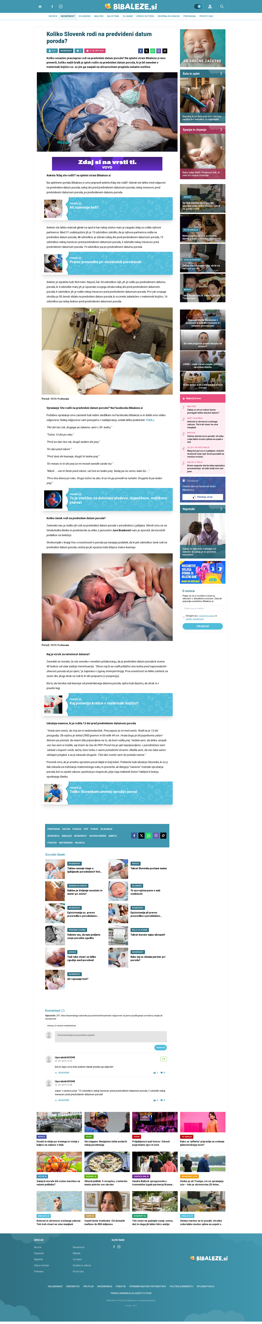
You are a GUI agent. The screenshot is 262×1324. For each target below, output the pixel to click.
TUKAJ (149, 420)
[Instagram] (61, 6)
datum (66, 829)
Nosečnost (68, 16)
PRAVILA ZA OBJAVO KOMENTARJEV (61, 1026)
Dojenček (85, 16)
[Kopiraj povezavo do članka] (164, 50)
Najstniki (113, 16)
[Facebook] (52, 6)
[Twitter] (146, 50)
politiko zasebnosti (195, 619)
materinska (66, 843)
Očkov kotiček (145, 16)
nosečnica (53, 836)
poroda (76, 829)
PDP (86, 829)
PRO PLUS (88, 1286)
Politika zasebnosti (181, 1286)
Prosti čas (206, 16)
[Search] (222, 6)
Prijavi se (160, 1048)
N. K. (54, 51)
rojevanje (106, 829)
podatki (52, 843)
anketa (113, 836)
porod (94, 829)
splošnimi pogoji (206, 616)
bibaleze (67, 836)
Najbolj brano (193, 398)
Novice (53, 16)
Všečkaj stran (205, 497)
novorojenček (97, 836)
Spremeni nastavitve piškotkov (147, 1286)
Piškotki (121, 1286)
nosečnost (80, 836)
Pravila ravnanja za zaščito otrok (131, 1293)
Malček (98, 16)
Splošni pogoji (205, 1286)
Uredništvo (73, 1286)
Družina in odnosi (169, 16)
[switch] (198, 6)
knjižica (80, 843)
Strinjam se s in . (201, 617)
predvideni (53, 829)
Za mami (128, 16)
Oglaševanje (55, 1286)
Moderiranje (104, 1286)
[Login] (210, 6)
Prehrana (189, 16)
